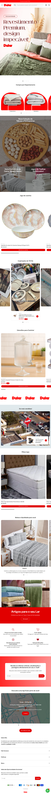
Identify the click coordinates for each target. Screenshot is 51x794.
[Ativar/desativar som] (37, 308)
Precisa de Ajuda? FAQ (25, 1)
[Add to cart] (37, 316)
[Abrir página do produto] (12, 98)
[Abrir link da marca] (10, 398)
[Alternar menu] (2, 5)
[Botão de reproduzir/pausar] (13, 265)
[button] (28, 5)
